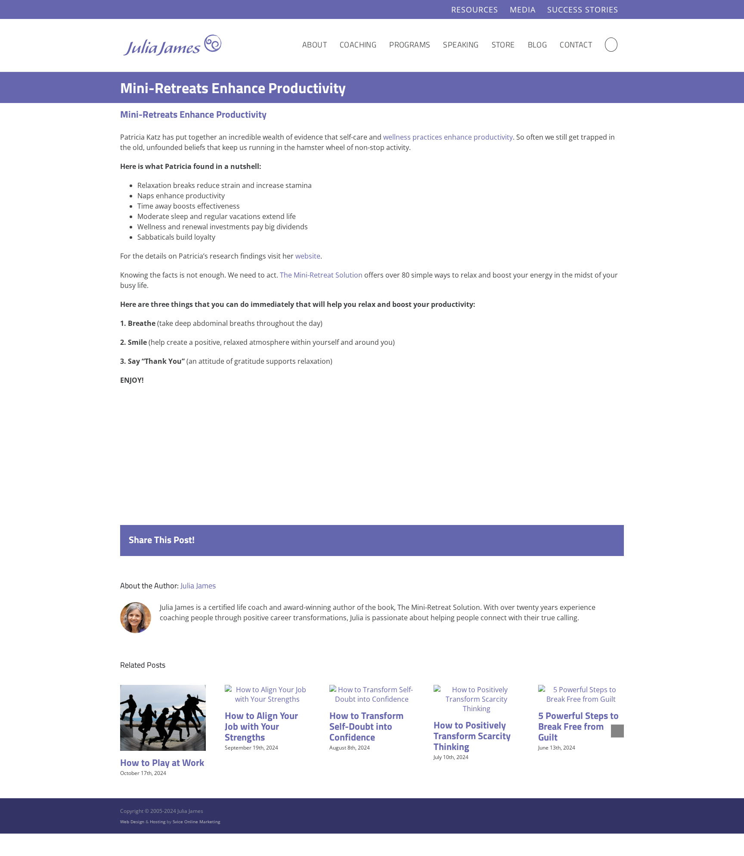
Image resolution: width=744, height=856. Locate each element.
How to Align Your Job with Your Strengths (261, 726)
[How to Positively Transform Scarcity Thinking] (476, 689)
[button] (611, 44)
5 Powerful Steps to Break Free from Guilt (578, 726)
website (307, 256)
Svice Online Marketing (196, 822)
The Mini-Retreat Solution (321, 275)
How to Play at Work (162, 762)
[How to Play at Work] (163, 689)
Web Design (132, 822)
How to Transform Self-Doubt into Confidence (366, 726)
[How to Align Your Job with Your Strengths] (267, 689)
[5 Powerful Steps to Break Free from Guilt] (581, 689)
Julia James (198, 585)
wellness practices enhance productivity (448, 137)
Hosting (157, 822)
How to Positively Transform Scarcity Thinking (472, 736)
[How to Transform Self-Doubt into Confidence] (372, 689)
